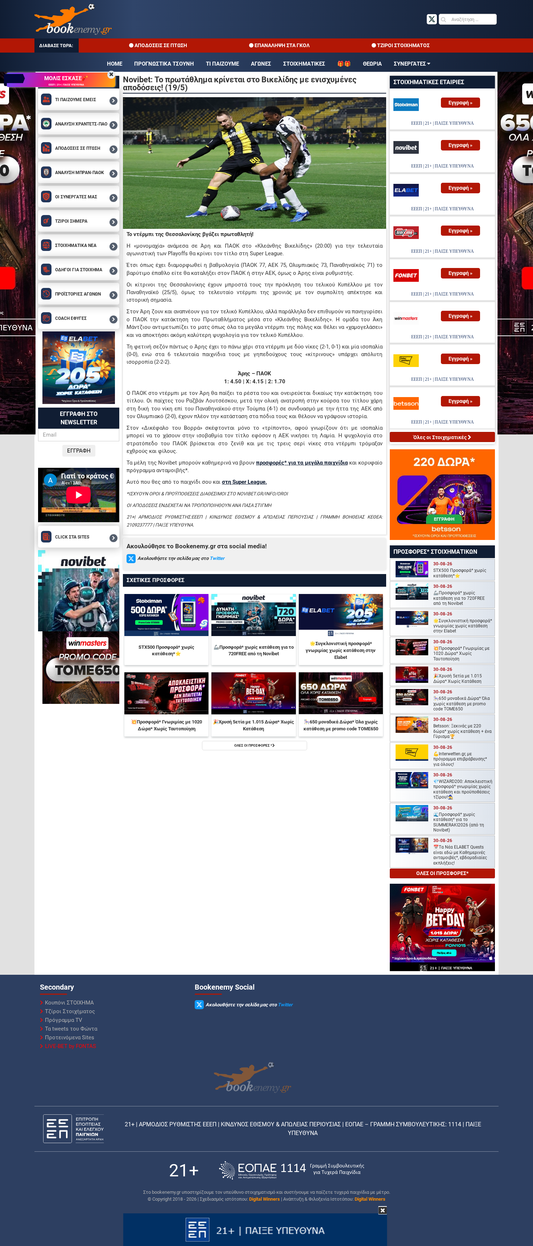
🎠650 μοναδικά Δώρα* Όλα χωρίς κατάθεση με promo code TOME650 (340, 725)
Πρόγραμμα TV (63, 1020)
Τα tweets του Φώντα (71, 1029)
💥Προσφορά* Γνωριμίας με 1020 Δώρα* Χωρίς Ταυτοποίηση (166, 725)
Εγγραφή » (460, 103)
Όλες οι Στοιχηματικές (440, 437)
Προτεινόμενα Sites (69, 1037)
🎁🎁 (344, 64)
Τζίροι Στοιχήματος (70, 1011)
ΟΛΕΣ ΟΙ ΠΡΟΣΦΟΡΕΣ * (253, 745)
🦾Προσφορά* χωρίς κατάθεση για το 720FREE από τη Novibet (254, 650)
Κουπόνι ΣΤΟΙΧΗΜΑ (69, 1002)
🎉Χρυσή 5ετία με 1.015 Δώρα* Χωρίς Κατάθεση (253, 725)
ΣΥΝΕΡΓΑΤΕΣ (410, 64)
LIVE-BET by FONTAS (70, 1046)
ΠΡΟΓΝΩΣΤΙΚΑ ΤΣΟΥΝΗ (164, 64)
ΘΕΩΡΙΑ (372, 64)
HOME (114, 64)
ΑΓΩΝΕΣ (261, 64)
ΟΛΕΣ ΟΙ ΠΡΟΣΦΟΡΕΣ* (442, 873)
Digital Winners (264, 1199)
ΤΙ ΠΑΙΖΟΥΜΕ (222, 64)
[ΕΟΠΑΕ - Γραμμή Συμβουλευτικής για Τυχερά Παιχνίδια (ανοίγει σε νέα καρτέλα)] (291, 1170)
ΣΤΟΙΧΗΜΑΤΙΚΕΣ (304, 64)
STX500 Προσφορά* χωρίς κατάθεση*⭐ (166, 650)
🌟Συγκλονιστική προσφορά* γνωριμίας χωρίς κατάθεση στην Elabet (341, 650)
